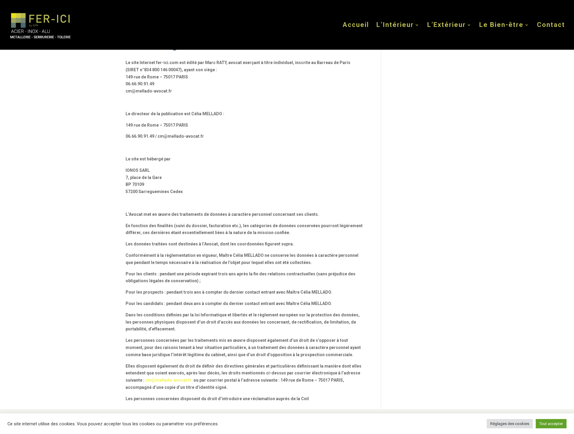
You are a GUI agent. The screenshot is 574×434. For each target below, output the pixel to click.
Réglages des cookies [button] (509, 423)
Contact (551, 25)
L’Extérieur (446, 25)
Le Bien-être (501, 25)
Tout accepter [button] (551, 423)
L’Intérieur (395, 25)
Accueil (356, 25)
